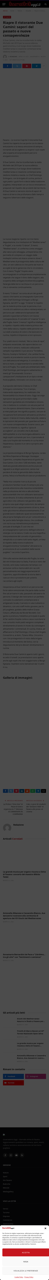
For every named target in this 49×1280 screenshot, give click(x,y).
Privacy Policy (28, 1277)
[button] (45, 1228)
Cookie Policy (19, 1277)
